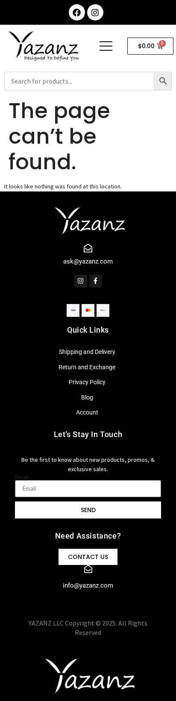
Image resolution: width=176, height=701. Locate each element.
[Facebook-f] (95, 281)
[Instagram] (95, 12)
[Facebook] (77, 12)
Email (21, 477)
